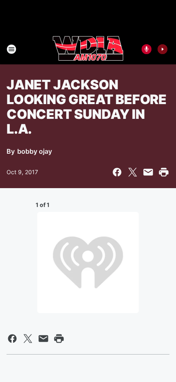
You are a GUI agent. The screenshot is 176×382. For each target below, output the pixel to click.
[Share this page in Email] (148, 172)
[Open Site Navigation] (11, 49)
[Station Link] (88, 49)
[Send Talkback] (146, 49)
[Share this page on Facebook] (117, 172)
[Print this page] (163, 172)
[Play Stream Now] (162, 49)
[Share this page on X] (132, 172)
